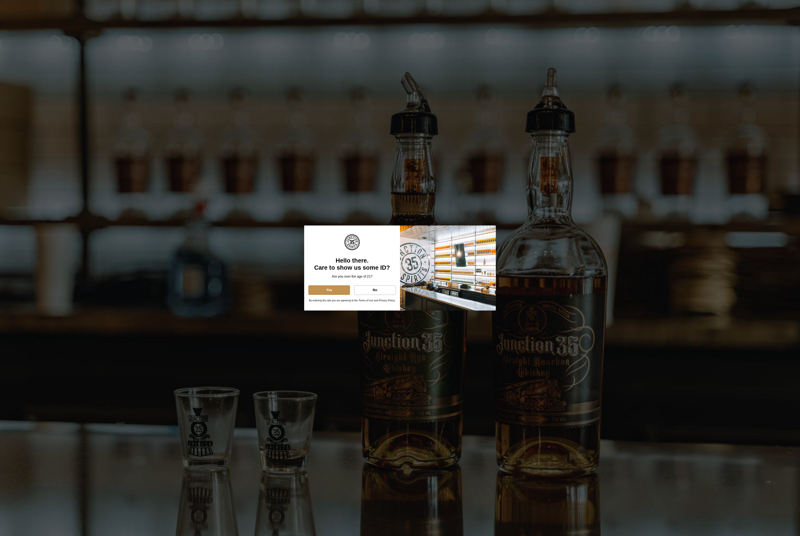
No (375, 290)
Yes (329, 290)
